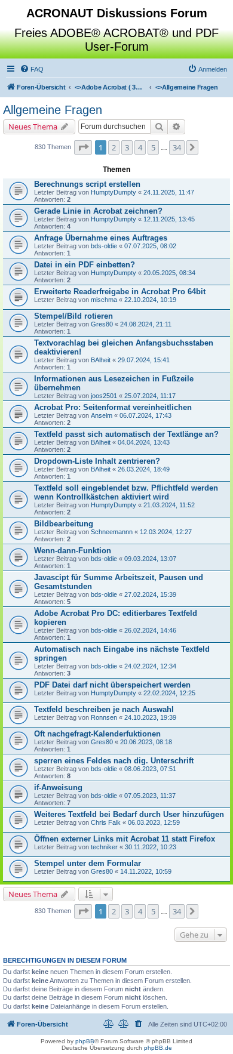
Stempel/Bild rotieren (73, 316)
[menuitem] (32, 69)
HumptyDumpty (113, 192)
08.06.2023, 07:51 (150, 768)
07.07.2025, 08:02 (150, 245)
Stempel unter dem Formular (87, 863)
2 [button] (114, 147)
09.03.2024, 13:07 (150, 558)
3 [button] (127, 147)
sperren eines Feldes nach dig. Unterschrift (114, 760)
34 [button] (177, 147)
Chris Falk (106, 822)
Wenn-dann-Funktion (72, 550)
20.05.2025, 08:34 (169, 272)
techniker (104, 846)
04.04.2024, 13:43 (144, 442)
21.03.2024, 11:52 (169, 504)
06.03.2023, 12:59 (154, 822)
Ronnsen (104, 717)
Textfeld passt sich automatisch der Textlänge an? (126, 434)
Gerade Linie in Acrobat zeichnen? (98, 211)
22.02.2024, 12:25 (169, 692)
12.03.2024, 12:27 (166, 531)
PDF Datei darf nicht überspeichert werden (112, 684)
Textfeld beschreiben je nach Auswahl (104, 709)
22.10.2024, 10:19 (150, 299)
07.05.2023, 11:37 (150, 795)
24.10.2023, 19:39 (150, 717)
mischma (104, 299)
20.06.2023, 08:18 (146, 741)
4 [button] (140, 147)
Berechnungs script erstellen (87, 184)
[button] (83, 147)
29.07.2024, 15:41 (144, 359)
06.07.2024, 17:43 (145, 415)
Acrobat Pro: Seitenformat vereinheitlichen (113, 407)
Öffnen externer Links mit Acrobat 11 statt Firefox (124, 838)
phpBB (84, 1041)
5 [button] (153, 147)
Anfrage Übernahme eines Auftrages (100, 237)
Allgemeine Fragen (52, 109)
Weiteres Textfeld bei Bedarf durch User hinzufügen (129, 814)
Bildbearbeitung (63, 523)
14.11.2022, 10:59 (145, 871)
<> (110, 87)
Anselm (101, 415)
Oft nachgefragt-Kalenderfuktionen (97, 733)
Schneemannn (112, 531)
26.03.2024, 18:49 (144, 469)
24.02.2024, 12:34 (150, 666)
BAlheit (101, 359)
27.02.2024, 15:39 (150, 594)
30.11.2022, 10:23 (150, 846)
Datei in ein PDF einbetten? (84, 264)
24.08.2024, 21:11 (145, 324)
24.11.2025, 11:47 (168, 192)
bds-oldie (104, 245)
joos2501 (104, 395)
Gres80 (102, 324)
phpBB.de (158, 1047)
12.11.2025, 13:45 (169, 219)
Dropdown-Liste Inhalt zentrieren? (97, 461)
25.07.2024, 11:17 (150, 395)
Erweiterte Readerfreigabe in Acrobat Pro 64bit (120, 291)
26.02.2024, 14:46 (150, 630)
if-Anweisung (58, 787)
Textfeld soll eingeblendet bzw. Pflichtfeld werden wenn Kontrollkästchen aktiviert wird (126, 492)
